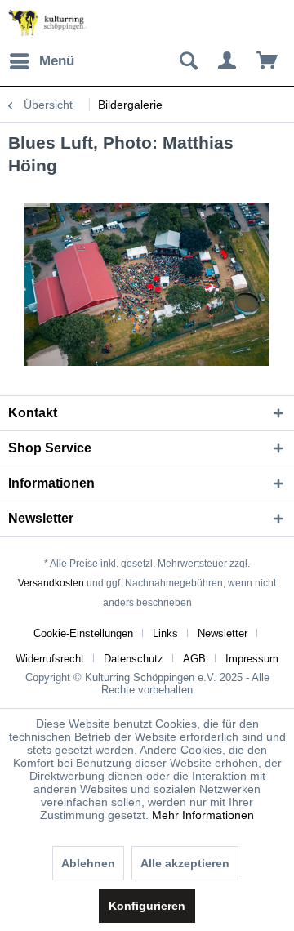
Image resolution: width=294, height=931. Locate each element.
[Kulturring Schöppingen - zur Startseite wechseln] (48, 22)
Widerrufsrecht (50, 659)
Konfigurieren (147, 905)
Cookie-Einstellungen (83, 633)
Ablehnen (88, 863)
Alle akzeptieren (184, 863)
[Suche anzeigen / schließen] (188, 61)
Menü (56, 61)
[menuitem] (41, 61)
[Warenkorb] (268, 61)
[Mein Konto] (228, 61)
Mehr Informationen (203, 815)
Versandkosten (51, 583)
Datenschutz (133, 659)
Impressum (251, 659)
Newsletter (222, 633)
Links (165, 633)
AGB (194, 659)
